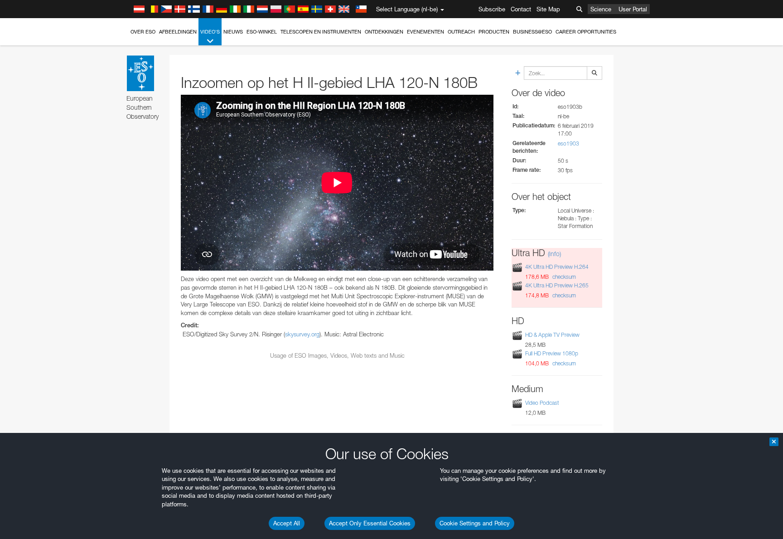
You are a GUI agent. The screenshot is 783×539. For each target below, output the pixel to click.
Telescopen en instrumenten (320, 32)
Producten (493, 32)
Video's (210, 32)
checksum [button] (563, 276)
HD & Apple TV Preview (552, 334)
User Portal (633, 9)
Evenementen (425, 32)
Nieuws (233, 32)
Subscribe (491, 9)
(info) (554, 253)
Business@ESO (532, 32)
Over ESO (142, 32)
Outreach (461, 32)
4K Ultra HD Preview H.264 (557, 266)
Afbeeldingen (178, 32)
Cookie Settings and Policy (475, 523)
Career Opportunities (586, 32)
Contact (521, 9)
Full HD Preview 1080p (551, 353)
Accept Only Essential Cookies (370, 523)
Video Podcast (542, 402)
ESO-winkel (261, 32)
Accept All (286, 523)
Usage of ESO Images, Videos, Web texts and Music (337, 355)
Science (600, 9)
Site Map (548, 9)
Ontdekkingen (384, 32)
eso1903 (568, 143)
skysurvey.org (302, 334)
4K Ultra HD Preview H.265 (557, 285)
